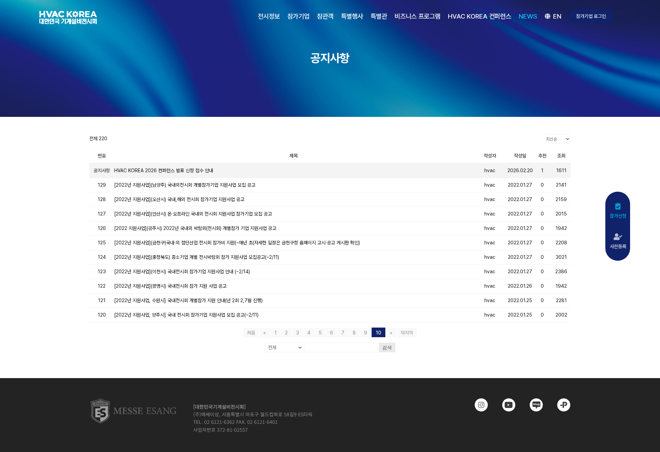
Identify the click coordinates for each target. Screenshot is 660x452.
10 (378, 332)
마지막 (407, 332)
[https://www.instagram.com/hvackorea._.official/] (476, 405)
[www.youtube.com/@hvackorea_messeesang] (504, 405)
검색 (387, 347)
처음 (251, 332)
